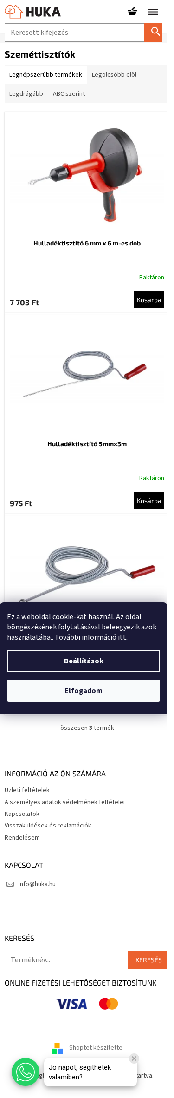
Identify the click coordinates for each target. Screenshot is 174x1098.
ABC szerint (69, 94)
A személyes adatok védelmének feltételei (65, 802)
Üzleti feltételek (27, 790)
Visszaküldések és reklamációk (48, 825)
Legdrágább (26, 94)
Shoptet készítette (95, 1047)
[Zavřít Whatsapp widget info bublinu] (134, 1058)
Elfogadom (83, 691)
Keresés (156, 32)
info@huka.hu (37, 884)
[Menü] (153, 11)
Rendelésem (22, 837)
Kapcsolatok (22, 814)
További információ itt (90, 637)
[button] (25, 1072)
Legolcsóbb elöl (114, 74)
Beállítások (83, 661)
